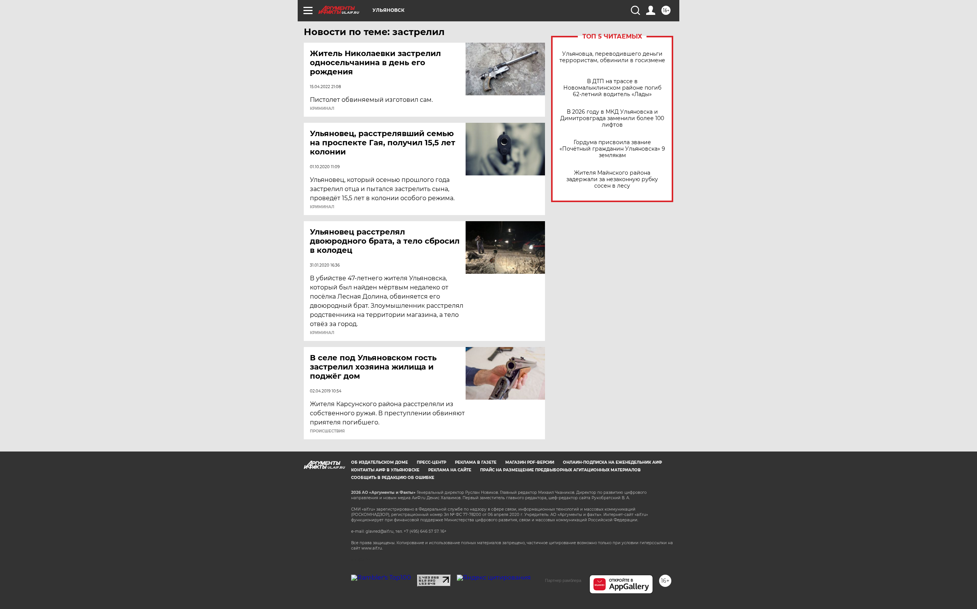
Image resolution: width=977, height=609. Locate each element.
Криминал (322, 109)
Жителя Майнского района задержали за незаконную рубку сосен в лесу (612, 179)
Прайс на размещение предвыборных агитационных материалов (560, 470)
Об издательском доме (379, 462)
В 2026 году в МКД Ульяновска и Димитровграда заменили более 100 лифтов (612, 118)
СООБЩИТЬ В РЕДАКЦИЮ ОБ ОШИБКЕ (392, 477)
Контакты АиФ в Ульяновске (385, 470)
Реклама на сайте (449, 470)
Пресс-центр (431, 462)
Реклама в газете (476, 462)
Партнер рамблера (563, 580)
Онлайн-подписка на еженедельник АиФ (612, 462)
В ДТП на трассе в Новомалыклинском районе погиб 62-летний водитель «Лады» (612, 88)
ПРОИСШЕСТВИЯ (327, 431)
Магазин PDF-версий (529, 462)
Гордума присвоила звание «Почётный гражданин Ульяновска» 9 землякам (612, 149)
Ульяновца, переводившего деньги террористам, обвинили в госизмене (612, 57)
